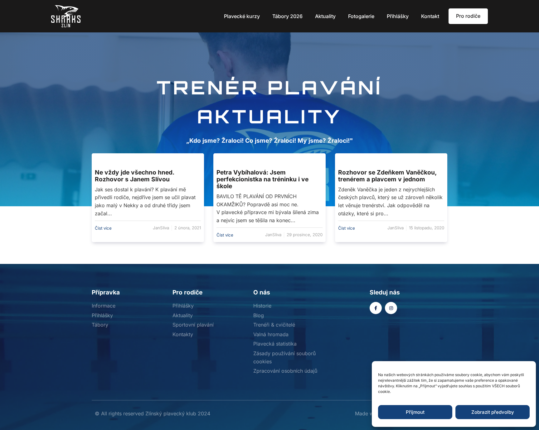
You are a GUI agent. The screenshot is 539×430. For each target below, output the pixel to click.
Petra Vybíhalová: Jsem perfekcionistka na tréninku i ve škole (262, 179)
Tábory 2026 (287, 16)
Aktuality (325, 16)
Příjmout (415, 412)
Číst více (103, 228)
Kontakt (430, 16)
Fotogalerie (361, 16)
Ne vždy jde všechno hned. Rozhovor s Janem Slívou (134, 176)
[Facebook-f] (376, 308)
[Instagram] (391, 308)
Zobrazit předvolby (492, 412)
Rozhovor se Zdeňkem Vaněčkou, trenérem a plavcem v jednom (387, 176)
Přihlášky (398, 16)
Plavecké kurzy (242, 16)
